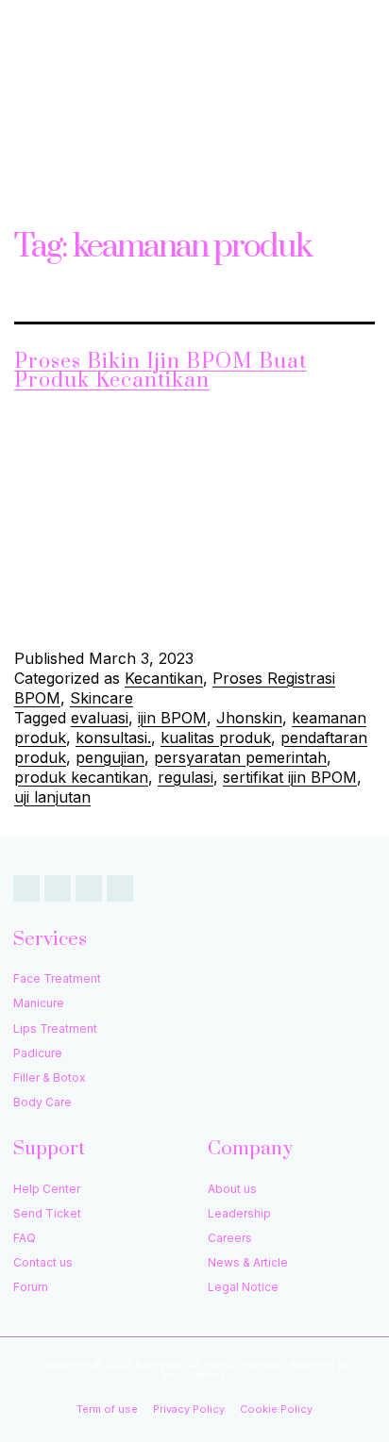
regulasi (185, 777)
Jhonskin (249, 717)
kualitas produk (216, 737)
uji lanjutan (52, 796)
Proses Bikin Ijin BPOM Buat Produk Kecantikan (160, 371)
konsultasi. (113, 737)
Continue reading (212, 609)
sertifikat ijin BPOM (290, 777)
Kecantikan (164, 678)
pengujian (110, 757)
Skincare (101, 697)
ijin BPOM (172, 717)
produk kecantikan (81, 777)
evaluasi (99, 717)
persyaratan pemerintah (240, 757)
